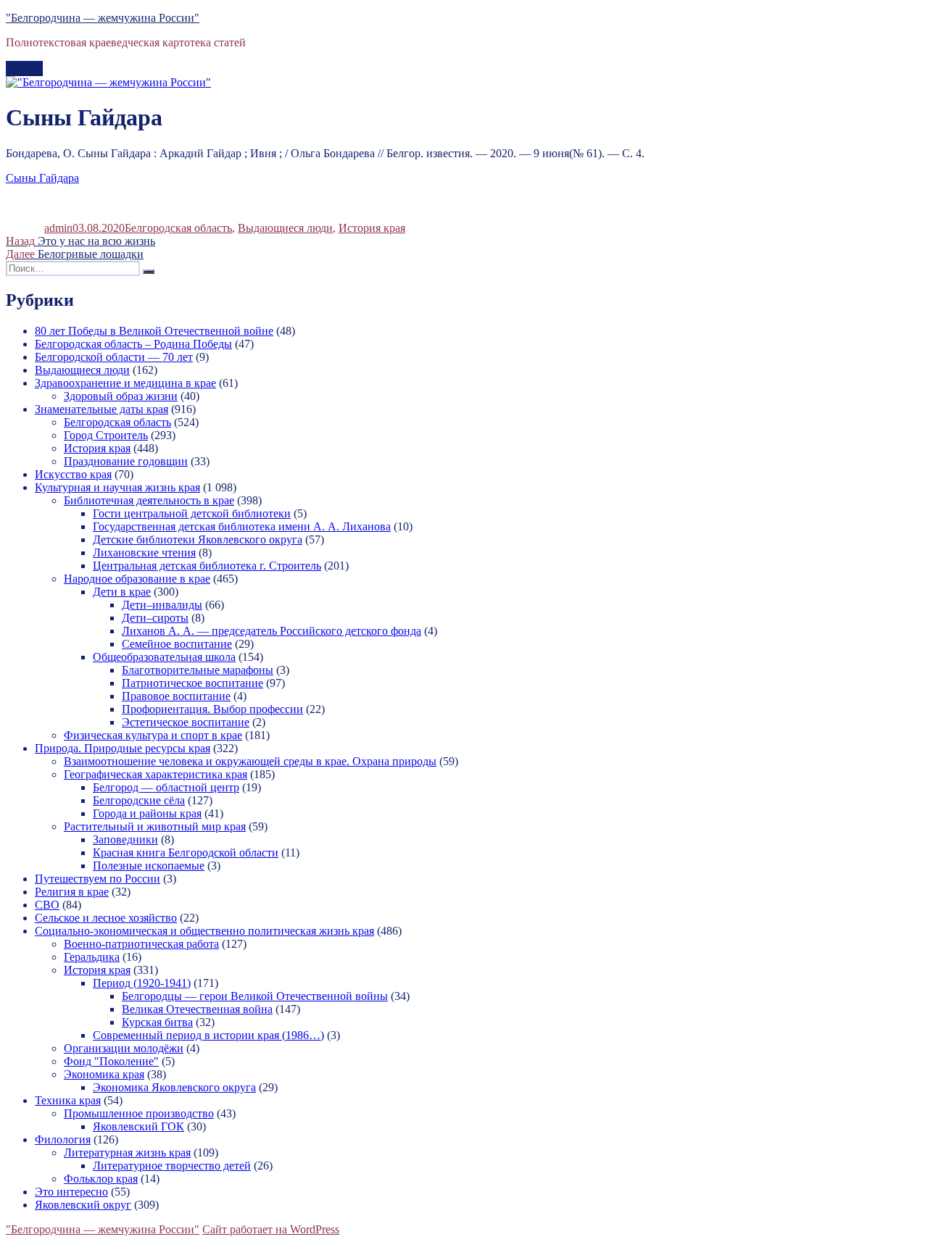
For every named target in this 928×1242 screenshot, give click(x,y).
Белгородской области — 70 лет (114, 357)
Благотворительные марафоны (197, 670)
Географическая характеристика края (155, 774)
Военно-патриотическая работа (141, 944)
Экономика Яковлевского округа (174, 1087)
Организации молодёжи (123, 1048)
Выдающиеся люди (285, 228)
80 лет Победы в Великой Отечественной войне (154, 331)
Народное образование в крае (137, 578)
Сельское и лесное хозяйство (106, 918)
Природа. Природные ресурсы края (122, 748)
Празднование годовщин (126, 461)
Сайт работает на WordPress (270, 1229)
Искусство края (73, 474)
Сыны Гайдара (42, 178)
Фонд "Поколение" (111, 1061)
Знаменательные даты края (101, 409)
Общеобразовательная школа (164, 657)
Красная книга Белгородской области (185, 852)
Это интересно (71, 1191)
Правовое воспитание (176, 696)
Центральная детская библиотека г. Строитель (207, 565)
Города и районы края (147, 813)
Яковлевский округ (83, 1205)
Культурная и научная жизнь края (117, 487)
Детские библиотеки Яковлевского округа (197, 539)
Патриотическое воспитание (192, 683)
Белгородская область (178, 228)
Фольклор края (101, 1178)
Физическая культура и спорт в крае (153, 735)
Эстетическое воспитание (185, 722)
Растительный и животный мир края (155, 826)
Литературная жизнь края (127, 1152)
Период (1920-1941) (142, 983)
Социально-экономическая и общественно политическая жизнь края (204, 931)
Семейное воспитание (177, 644)
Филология (63, 1139)
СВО (47, 905)
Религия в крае (72, 891)
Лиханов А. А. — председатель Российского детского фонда (271, 631)
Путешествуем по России (97, 878)
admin (58, 228)
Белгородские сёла (139, 800)
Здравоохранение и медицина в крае (125, 383)
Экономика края (104, 1074)
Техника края (68, 1100)
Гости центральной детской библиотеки (192, 513)
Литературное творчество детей (172, 1165)
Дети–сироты (155, 618)
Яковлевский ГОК (138, 1126)
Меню (24, 68)
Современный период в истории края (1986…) (208, 1035)
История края (372, 228)
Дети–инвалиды (162, 605)
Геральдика (92, 957)
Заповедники (125, 839)
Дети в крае (122, 591)
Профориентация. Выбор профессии (212, 709)
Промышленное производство (139, 1113)
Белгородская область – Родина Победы (133, 344)
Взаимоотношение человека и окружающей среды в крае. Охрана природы (250, 761)
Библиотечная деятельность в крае (149, 500)
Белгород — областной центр (166, 787)
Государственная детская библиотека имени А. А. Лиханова (242, 526)
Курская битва (157, 1022)
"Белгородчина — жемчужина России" (102, 18)
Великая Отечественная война (197, 1009)
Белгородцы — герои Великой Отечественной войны (255, 996)
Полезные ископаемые (148, 865)
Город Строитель (106, 435)
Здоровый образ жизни (121, 396)
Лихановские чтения (144, 552)
